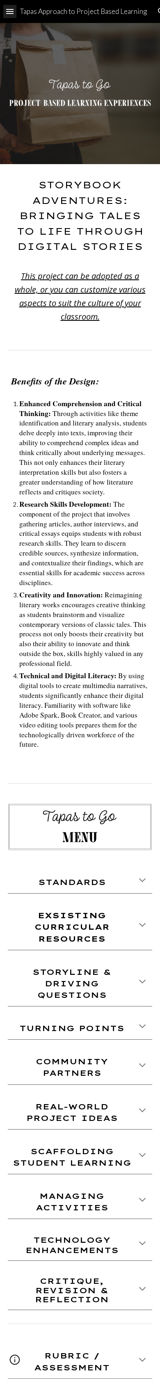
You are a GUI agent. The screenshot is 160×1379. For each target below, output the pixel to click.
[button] (10, 11)
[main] (80, 250)
